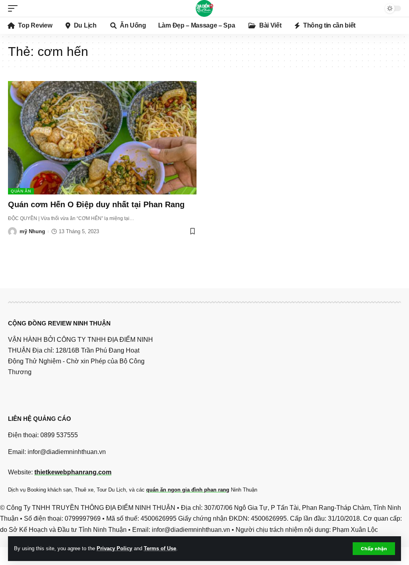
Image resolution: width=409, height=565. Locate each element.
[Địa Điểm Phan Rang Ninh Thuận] (204, 8)
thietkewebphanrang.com (72, 472)
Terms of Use (160, 548)
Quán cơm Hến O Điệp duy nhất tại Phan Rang (96, 204)
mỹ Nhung (32, 231)
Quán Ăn (21, 191)
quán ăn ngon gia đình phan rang (187, 490)
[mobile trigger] (15, 8)
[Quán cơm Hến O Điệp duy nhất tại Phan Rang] (102, 137)
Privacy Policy (114, 548)
